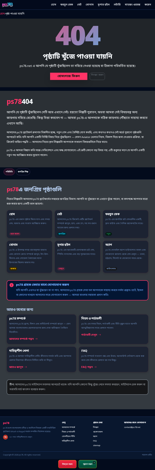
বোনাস (90, 5)
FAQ (95, 441)
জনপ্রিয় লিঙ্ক (23, 171)
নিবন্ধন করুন (97, 75)
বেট (79, 5)
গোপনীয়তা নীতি (68, 436)
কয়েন (148, 5)
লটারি (117, 5)
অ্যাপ (95, 436)
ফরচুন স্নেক (66, 5)
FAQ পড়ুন (87, 367)
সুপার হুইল (104, 5)
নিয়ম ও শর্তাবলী (68, 432)
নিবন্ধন (95, 427)
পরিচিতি (9, 171)
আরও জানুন (16, 367)
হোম (53, 5)
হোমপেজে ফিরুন (69, 76)
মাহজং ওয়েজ (132, 5)
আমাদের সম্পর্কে (68, 427)
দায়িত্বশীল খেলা (68, 441)
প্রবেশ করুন (98, 432)
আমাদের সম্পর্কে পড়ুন (21, 339)
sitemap (96, 445)
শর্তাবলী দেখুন (89, 335)
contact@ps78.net (132, 427)
